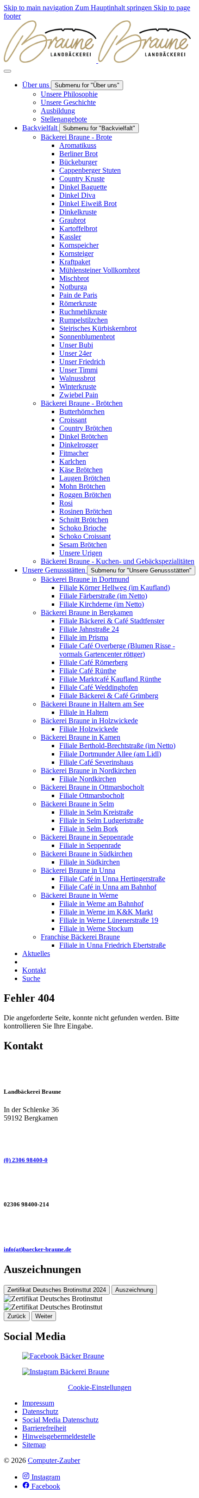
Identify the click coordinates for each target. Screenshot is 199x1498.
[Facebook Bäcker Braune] (63, 1356)
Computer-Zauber (54, 1460)
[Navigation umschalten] (7, 71)
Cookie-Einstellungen (99, 1387)
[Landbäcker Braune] (97, 60)
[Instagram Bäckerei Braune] (65, 1372)
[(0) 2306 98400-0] (99, 1138)
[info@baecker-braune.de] (99, 1227)
